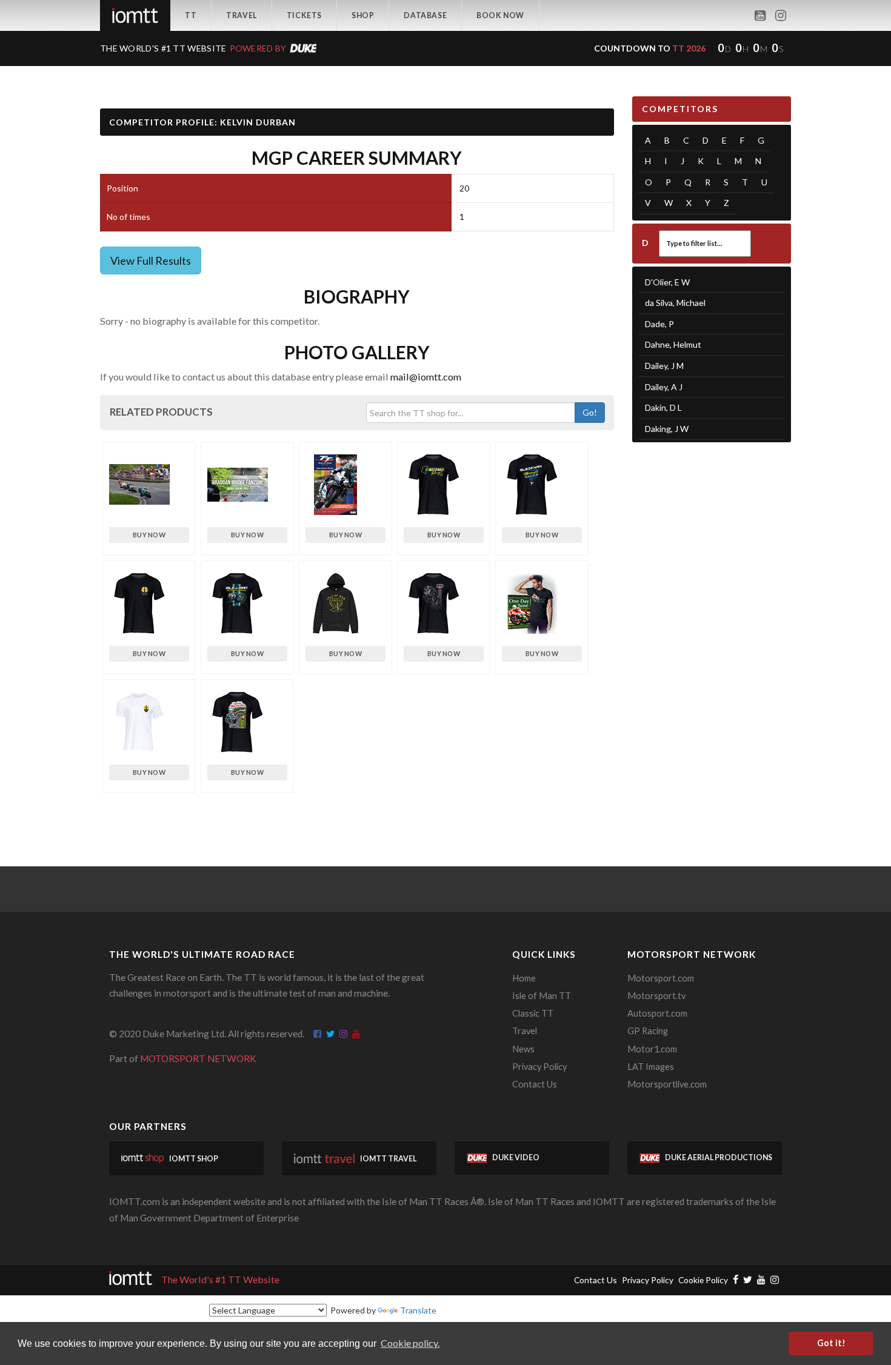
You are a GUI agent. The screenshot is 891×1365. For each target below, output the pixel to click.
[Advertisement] (712, 639)
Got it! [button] (831, 1343)
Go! (589, 412)
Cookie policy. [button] (410, 1343)
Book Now (500, 15)
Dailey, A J (663, 387)
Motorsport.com (660, 978)
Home (524, 978)
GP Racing (647, 1031)
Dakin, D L (663, 407)
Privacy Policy (539, 1066)
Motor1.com (652, 1049)
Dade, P (659, 324)
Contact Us (534, 1084)
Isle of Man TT (541, 996)
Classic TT (532, 1013)
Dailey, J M (664, 365)
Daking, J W (667, 428)
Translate (418, 1310)
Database (425, 15)
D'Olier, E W (667, 282)
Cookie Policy (703, 1280)
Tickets (304, 15)
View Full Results (150, 260)
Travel (241, 15)
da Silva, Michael (675, 302)
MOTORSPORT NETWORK (198, 1058)
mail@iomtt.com (425, 376)
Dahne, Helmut (673, 344)
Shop (363, 15)
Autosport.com (657, 1013)
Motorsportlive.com (667, 1084)
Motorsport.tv (656, 996)
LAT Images (650, 1066)
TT (190, 15)
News (523, 1049)
